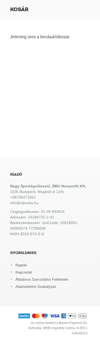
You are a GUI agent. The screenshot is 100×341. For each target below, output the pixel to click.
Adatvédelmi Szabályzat (35, 286)
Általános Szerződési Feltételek (41, 279)
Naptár (21, 265)
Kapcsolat (23, 272)
